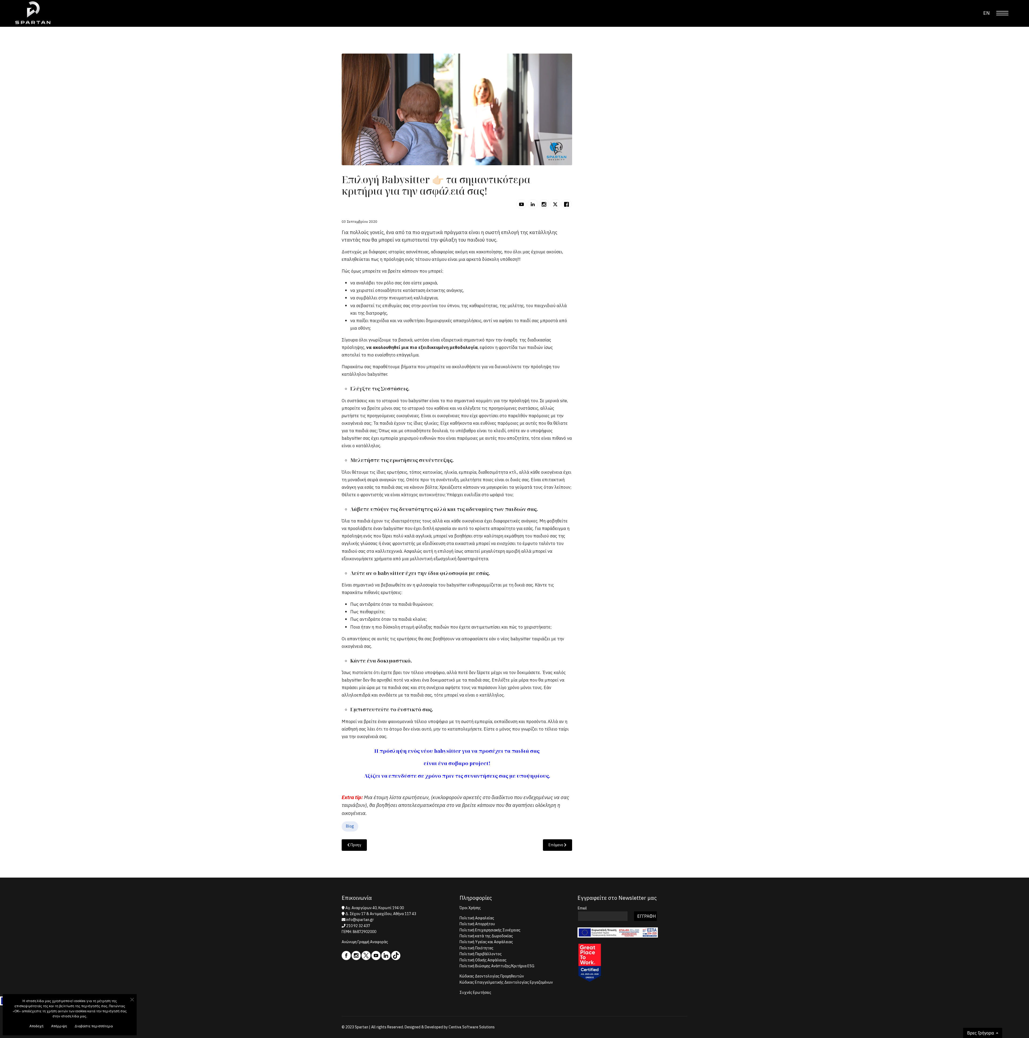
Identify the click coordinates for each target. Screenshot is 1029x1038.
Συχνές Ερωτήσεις (475, 992)
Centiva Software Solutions (472, 1027)
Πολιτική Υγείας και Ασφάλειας (486, 941)
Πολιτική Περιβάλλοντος (481, 953)
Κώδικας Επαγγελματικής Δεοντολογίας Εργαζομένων (506, 982)
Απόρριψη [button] (59, 1026)
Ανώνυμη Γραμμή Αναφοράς (365, 941)
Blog (350, 826)
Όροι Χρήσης (470, 907)
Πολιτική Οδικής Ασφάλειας (483, 960)
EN (986, 13)
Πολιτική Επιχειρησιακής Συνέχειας (490, 930)
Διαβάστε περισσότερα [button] (94, 1026)
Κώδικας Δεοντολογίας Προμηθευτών (492, 976)
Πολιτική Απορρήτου (477, 924)
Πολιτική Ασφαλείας (477, 918)
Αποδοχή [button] (36, 1026)
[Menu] (1002, 13)
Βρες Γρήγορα (981, 1033)
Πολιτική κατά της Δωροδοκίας (486, 936)
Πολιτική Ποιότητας (476, 948)
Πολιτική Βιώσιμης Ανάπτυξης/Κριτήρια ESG (497, 966)
